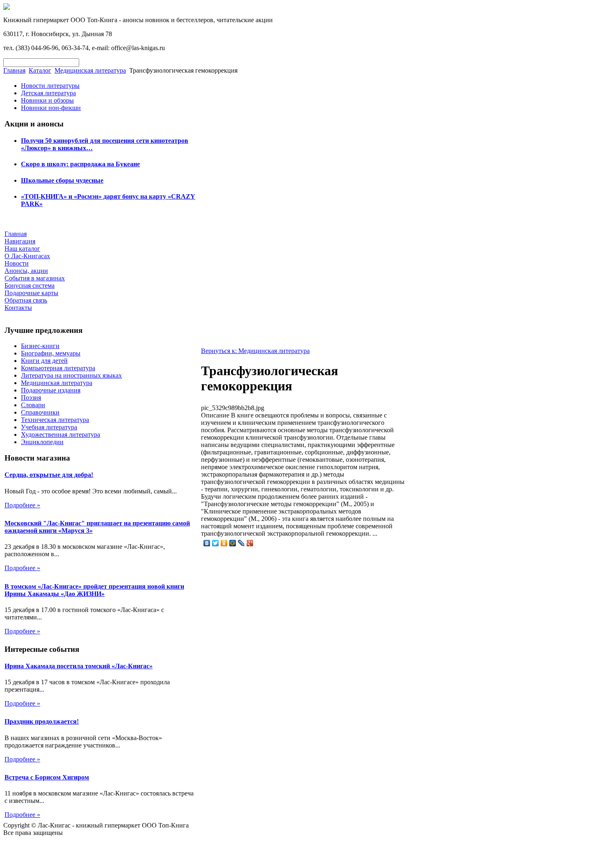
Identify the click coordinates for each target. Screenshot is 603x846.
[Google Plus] (250, 543)
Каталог (40, 70)
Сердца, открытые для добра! (49, 474)
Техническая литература (55, 419)
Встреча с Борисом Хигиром (47, 777)
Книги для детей (44, 360)
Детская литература (48, 92)
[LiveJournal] (241, 543)
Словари (33, 404)
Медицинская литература (90, 70)
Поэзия (31, 397)
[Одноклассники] (224, 543)
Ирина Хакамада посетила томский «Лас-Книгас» (79, 666)
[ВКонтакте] (207, 543)
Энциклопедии (42, 441)
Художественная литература (60, 434)
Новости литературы (50, 85)
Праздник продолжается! (42, 721)
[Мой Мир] (232, 543)
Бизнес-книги (40, 345)
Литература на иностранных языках (71, 375)
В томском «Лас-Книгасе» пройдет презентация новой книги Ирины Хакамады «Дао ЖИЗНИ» (94, 590)
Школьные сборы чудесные (62, 180)
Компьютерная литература (58, 368)
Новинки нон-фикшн (51, 107)
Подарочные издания (50, 390)
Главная (14, 70)
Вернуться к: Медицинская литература (255, 350)
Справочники (40, 412)
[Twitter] (215, 543)
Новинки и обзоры (47, 100)
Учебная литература (49, 427)
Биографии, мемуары (50, 353)
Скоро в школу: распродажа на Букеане (80, 163)
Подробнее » (22, 505)
